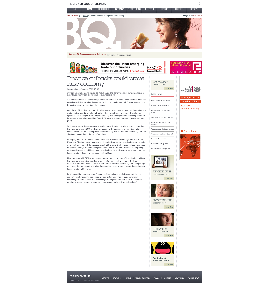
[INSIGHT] (164, 10)
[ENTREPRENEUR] (104, 10)
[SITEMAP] (128, 278)
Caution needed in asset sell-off (162, 134)
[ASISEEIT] (149, 10)
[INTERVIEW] (119, 10)
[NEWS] (89, 10)
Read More (169, 88)
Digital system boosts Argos (160, 100)
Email (129, 55)
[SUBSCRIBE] (167, 278)
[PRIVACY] (156, 278)
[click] (117, 73)
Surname (121, 55)
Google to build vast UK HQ (160, 105)
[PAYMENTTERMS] (193, 278)
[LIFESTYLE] (194, 10)
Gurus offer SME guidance (160, 144)
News (85, 16)
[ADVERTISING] (179, 278)
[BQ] (74, 10)
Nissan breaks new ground (160, 148)
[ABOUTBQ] (105, 278)
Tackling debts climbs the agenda (162, 129)
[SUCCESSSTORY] (134, 10)
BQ (80, 16)
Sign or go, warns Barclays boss (162, 117)
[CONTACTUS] (117, 278)
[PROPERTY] (179, 10)
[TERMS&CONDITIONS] (142, 278)
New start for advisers (158, 139)
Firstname (111, 55)
